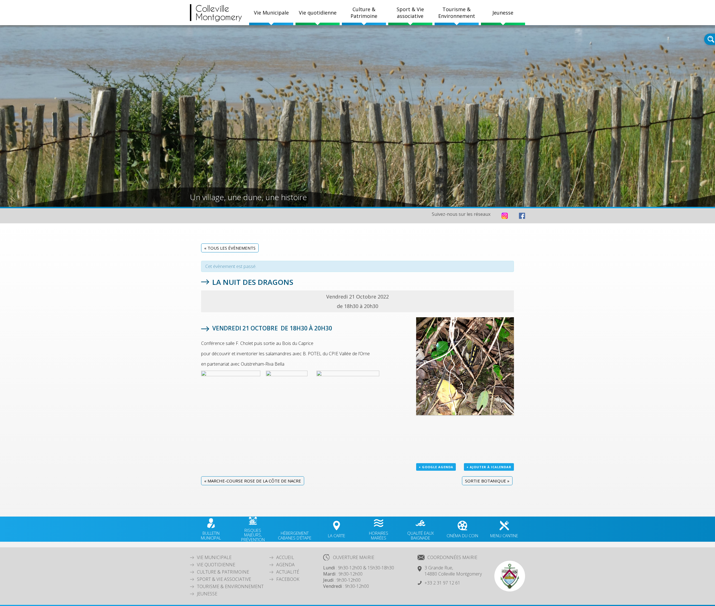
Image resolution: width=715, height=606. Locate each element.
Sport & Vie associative (224, 579)
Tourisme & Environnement (230, 586)
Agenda (285, 565)
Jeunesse (207, 594)
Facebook (287, 579)
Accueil (285, 557)
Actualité (287, 572)
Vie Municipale (214, 557)
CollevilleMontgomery (219, 13)
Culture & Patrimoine (364, 12)
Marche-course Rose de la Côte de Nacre (252, 481)
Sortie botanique (487, 481)
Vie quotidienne (216, 565)
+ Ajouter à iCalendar (488, 467)
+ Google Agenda (436, 467)
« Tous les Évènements (230, 248)
